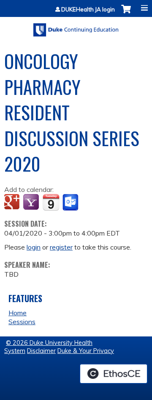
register (61, 247)
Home (17, 312)
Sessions (21, 321)
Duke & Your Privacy (85, 351)
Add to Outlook (71, 202)
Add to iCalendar (51, 202)
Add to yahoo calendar (32, 202)
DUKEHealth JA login (88, 9)
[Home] (76, 27)
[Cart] (126, 13)
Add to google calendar (13, 202)
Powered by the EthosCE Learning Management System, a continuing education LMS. (113, 374)
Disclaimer (41, 351)
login (34, 247)
